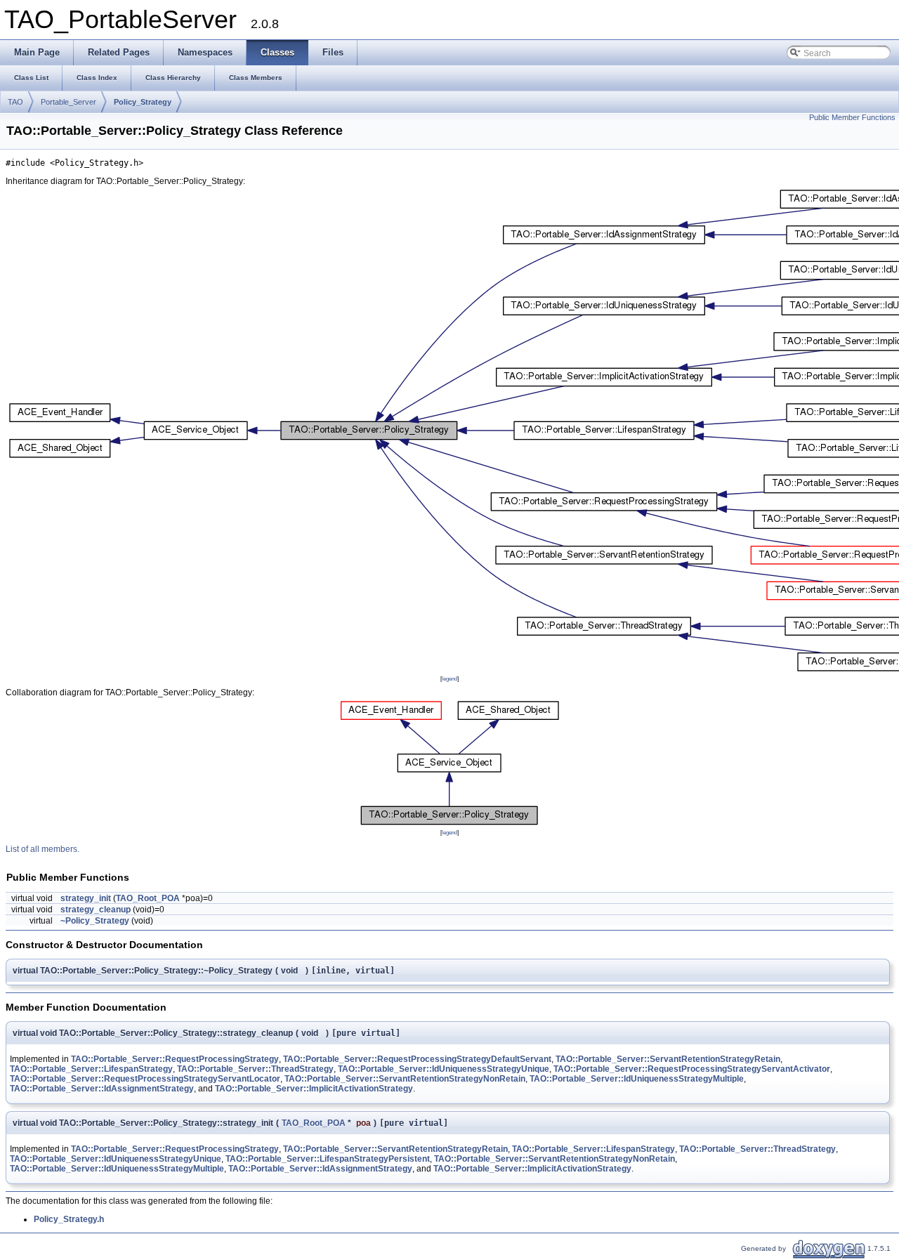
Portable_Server (68, 102)
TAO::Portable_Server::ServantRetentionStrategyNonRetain (404, 1079)
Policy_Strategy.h (69, 1219)
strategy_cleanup (95, 909)
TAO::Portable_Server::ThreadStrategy (255, 1069)
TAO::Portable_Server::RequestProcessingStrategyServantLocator (145, 1079)
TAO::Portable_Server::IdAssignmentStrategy (102, 1089)
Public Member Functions (852, 117)
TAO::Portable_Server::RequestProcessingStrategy (175, 1059)
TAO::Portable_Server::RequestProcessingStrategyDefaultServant (417, 1059)
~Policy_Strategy (94, 921)
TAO (15, 102)
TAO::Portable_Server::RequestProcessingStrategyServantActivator (691, 1069)
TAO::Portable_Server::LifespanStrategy (91, 1069)
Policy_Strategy (142, 102)
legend (449, 678)
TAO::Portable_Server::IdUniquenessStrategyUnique (443, 1069)
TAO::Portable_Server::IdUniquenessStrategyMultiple (637, 1079)
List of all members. (42, 849)
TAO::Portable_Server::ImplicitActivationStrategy (314, 1089)
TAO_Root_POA (148, 898)
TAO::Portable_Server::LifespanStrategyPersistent (327, 1159)
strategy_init (85, 898)
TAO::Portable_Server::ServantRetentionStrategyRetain (668, 1059)
